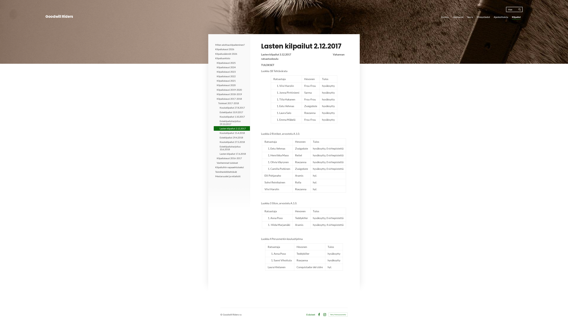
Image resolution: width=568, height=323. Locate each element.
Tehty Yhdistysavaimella (338, 314)
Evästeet (310, 314)
